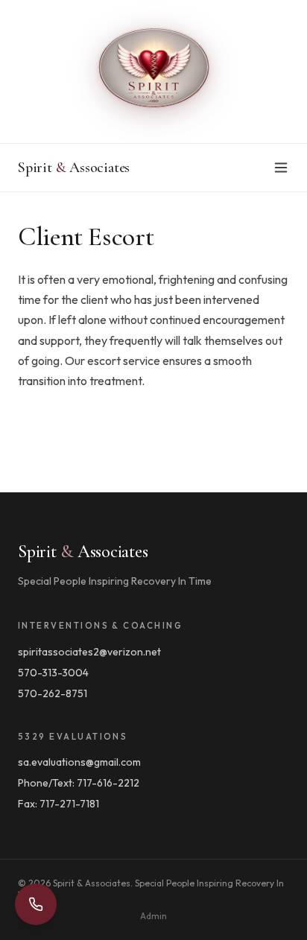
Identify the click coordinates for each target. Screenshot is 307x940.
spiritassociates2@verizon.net (89, 651)
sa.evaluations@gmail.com (79, 762)
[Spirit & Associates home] (153, 71)
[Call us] (36, 904)
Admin (153, 915)
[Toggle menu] (281, 167)
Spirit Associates (74, 168)
